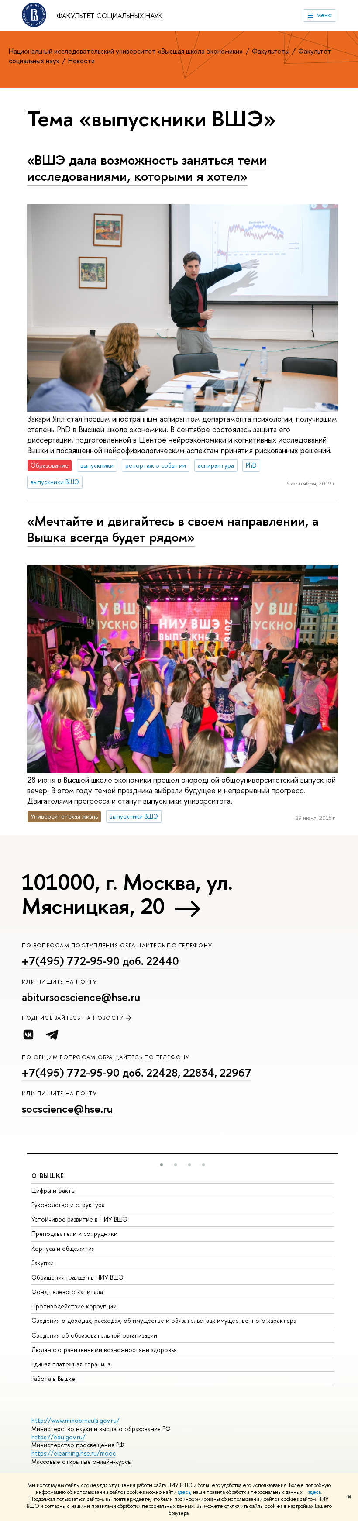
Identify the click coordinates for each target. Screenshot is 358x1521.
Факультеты (271, 51)
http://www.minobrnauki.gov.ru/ (75, 1420)
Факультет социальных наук (110, 15)
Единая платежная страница (70, 1364)
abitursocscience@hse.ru (81, 997)
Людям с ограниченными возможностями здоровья (104, 1350)
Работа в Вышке (53, 1378)
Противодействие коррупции (74, 1306)
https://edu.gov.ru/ (58, 1437)
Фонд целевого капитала (67, 1291)
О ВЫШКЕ (48, 1176)
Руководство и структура (68, 1205)
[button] (162, 1165)
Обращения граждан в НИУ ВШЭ (77, 1277)
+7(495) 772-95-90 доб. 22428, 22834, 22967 (136, 1072)
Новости (81, 60)
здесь (184, 1492)
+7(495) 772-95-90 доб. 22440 (100, 960)
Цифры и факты (53, 1190)
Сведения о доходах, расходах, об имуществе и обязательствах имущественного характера (163, 1320)
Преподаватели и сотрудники (74, 1233)
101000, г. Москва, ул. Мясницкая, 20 (127, 894)
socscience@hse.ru (67, 1108)
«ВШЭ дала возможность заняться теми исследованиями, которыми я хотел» (147, 168)
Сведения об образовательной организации (94, 1335)
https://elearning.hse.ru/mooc (73, 1453)
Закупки (42, 1263)
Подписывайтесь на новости (73, 1018)
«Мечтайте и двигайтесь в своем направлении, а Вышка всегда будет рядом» (173, 529)
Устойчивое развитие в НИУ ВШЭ (79, 1219)
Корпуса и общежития (63, 1248)
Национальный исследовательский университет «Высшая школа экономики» (127, 51)
